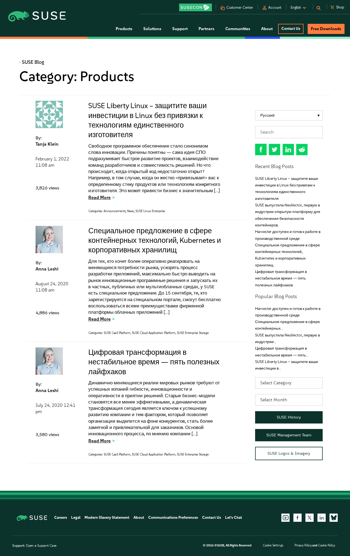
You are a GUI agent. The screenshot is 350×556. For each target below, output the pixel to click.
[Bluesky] (333, 518)
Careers (60, 517)
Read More (99, 197)
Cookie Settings (273, 545)
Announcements (115, 211)
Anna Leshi (47, 269)
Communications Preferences (173, 517)
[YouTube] (285, 518)
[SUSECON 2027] (195, 7)
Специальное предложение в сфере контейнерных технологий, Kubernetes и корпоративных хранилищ (154, 240)
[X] (309, 518)
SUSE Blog (33, 62)
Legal (75, 517)
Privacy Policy (303, 545)
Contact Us (290, 28)
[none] (289, 115)
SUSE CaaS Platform (117, 333)
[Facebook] (297, 518)
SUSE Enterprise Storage (193, 333)
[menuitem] (289, 115)
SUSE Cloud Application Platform (154, 333)
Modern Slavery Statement (106, 517)
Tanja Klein (47, 144)
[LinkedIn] (321, 518)
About (138, 517)
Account (274, 7)
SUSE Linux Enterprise (150, 211)
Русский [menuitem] (267, 115)
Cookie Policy (326, 545)
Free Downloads (326, 28)
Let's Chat (233, 517)
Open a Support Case (41, 546)
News (130, 211)
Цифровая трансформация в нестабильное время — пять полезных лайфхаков (154, 362)
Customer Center (239, 7)
